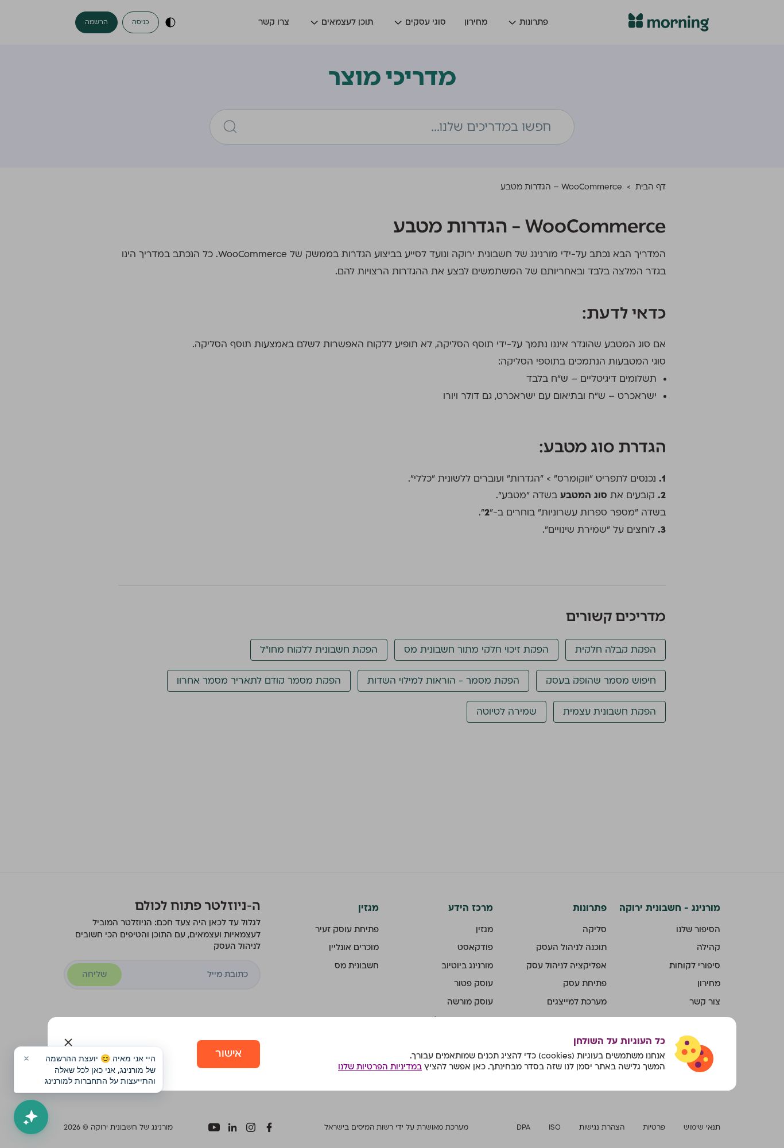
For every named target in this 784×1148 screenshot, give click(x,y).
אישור (228, 1053)
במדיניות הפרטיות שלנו (380, 1066)
